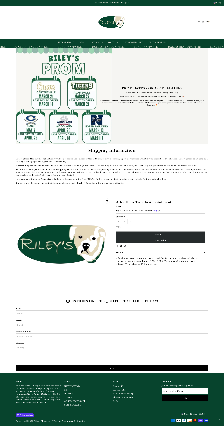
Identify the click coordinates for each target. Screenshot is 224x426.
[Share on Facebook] (118, 246)
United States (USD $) (194, 414)
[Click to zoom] (107, 201)
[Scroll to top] (219, 419)
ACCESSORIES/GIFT (133, 42)
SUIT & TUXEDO (157, 42)
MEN (82, 42)
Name (19, 308)
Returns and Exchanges (124, 393)
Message (20, 343)
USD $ (218, 3)
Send (112, 368)
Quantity (120, 217)
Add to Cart (160, 234)
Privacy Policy (120, 390)
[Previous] (59, 3)
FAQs (115, 401)
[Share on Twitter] (121, 246)
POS (54, 421)
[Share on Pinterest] (125, 246)
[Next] (165, 3)
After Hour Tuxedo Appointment (143, 202)
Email (19, 320)
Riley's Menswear (42, 421)
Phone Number (23, 331)
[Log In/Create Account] (203, 22)
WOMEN (96, 42)
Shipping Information (123, 397)
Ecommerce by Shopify (73, 421)
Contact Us (118, 386)
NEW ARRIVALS (66, 42)
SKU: (118, 227)
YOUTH (112, 42)
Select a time (160, 240)
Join (185, 398)
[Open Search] (199, 22)
